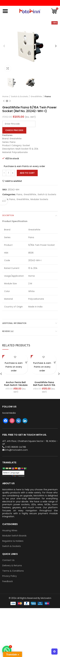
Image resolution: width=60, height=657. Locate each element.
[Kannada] (16, 468)
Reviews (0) (7, 331)
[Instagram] (12, 420)
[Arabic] (3, 468)
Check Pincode (14, 130)
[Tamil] (9, 468)
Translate (20, 476)
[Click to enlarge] (8, 68)
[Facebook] (5, 420)
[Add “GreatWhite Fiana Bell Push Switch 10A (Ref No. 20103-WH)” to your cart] (55, 362)
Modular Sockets (39, 199)
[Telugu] (22, 468)
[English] (13, 468)
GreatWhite (36, 96)
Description (8, 215)
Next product (10, 100)
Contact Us (8, 560)
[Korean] (19, 468)
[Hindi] (6, 468)
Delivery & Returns (12, 565)
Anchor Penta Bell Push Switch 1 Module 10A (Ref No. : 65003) (16, 385)
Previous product (3, 100)
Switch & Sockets (19, 96)
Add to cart (27, 172)
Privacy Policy (9, 576)
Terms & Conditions (13, 570)
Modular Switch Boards (14, 535)
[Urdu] (25, 468)
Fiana (48, 96)
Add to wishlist (13, 181)
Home (5, 96)
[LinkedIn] (25, 420)
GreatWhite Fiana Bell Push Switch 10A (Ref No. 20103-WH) (44, 385)
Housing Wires (9, 530)
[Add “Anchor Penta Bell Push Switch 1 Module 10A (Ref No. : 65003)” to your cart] (26, 362)
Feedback (7, 581)
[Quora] (18, 420)
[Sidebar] (4, 201)
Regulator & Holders (12, 541)
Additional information (14, 323)
